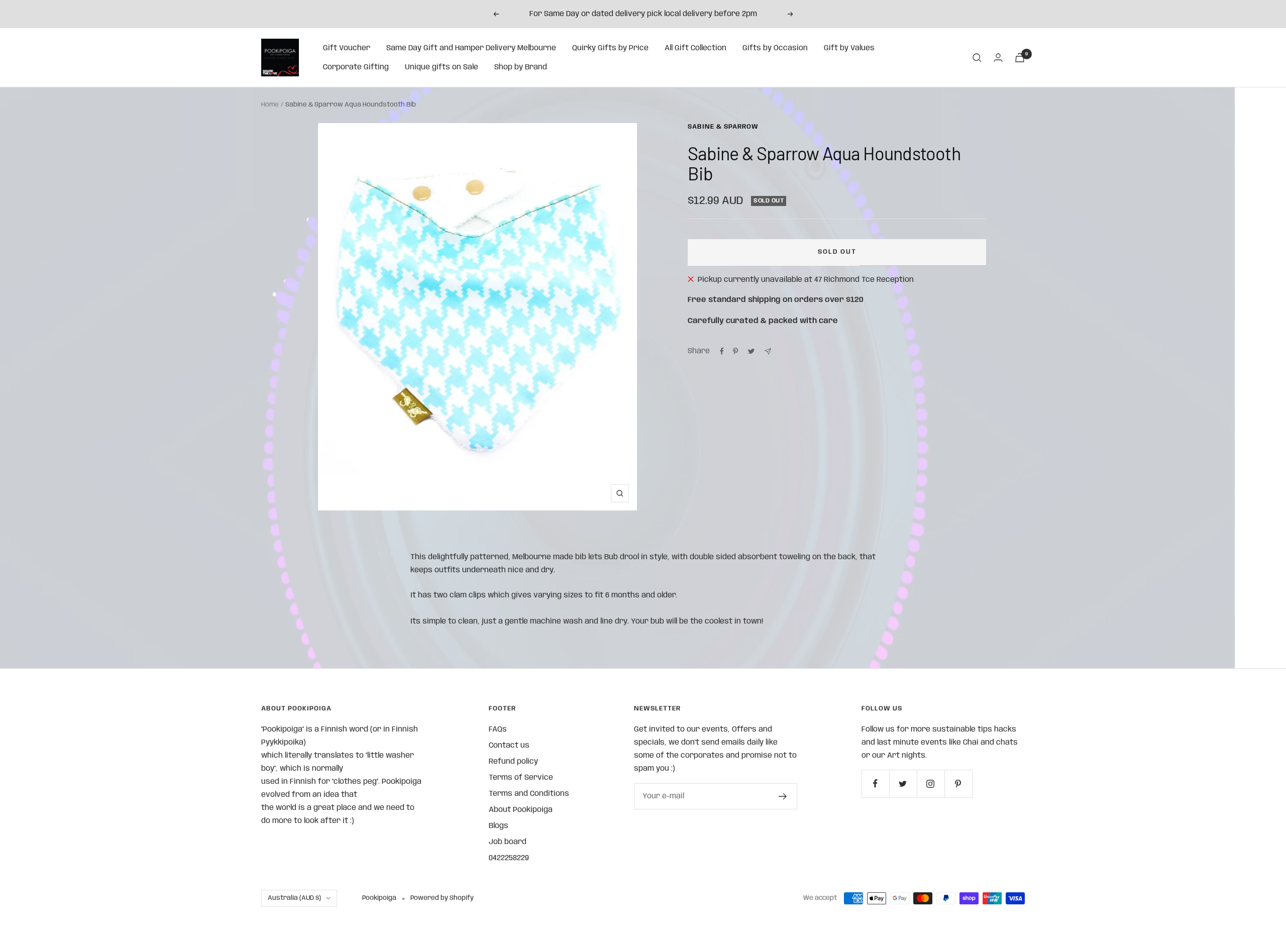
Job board (507, 842)
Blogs (498, 826)
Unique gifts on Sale (441, 67)
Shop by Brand (520, 67)
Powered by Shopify (442, 898)
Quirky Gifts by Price (610, 48)
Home (270, 104)
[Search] (977, 57)
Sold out (837, 252)
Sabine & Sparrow (723, 127)
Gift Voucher (346, 48)
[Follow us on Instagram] (930, 783)
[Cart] (1020, 57)
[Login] (998, 57)
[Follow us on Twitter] (903, 783)
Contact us (509, 746)
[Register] (783, 796)
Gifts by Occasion (775, 48)
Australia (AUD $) (294, 898)
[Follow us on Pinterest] (958, 783)
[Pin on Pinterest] (735, 351)
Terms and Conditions (529, 794)
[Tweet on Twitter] (751, 351)
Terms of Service (521, 778)
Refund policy (513, 762)
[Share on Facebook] (722, 351)
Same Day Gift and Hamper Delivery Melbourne (471, 48)
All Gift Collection (695, 48)
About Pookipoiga (521, 810)
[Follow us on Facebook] (875, 783)
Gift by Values (849, 48)
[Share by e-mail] (768, 351)
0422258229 (509, 858)
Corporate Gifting (356, 67)
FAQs (498, 730)
